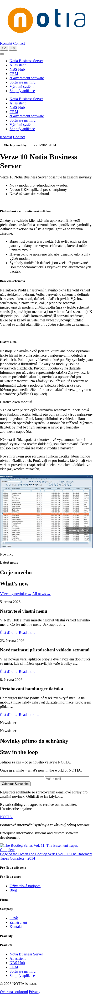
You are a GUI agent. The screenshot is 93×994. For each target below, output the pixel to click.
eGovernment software (27, 78)
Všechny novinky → (15, 594)
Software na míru (23, 82)
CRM (14, 74)
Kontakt (6, 43)
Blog (13, 890)
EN (13, 48)
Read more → (29, 632)
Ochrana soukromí (14, 992)
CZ (4, 48)
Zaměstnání (18, 922)
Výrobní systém (21, 86)
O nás (14, 918)
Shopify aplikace (22, 91)
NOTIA (6, 817)
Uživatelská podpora (25, 886)
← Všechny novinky (13, 145)
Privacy (34, 992)
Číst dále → (9, 632)
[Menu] (2, 54)
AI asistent (18, 65)
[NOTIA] (46, 39)
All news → (41, 594)
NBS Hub (17, 69)
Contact (19, 43)
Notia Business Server (26, 61)
